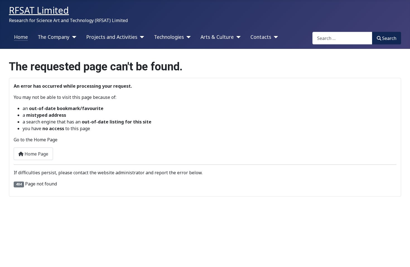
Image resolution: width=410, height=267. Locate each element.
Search (389, 38)
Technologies (169, 37)
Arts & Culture (217, 37)
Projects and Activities (111, 37)
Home (21, 37)
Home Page (35, 154)
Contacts (260, 37)
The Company (53, 37)
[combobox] (342, 38)
